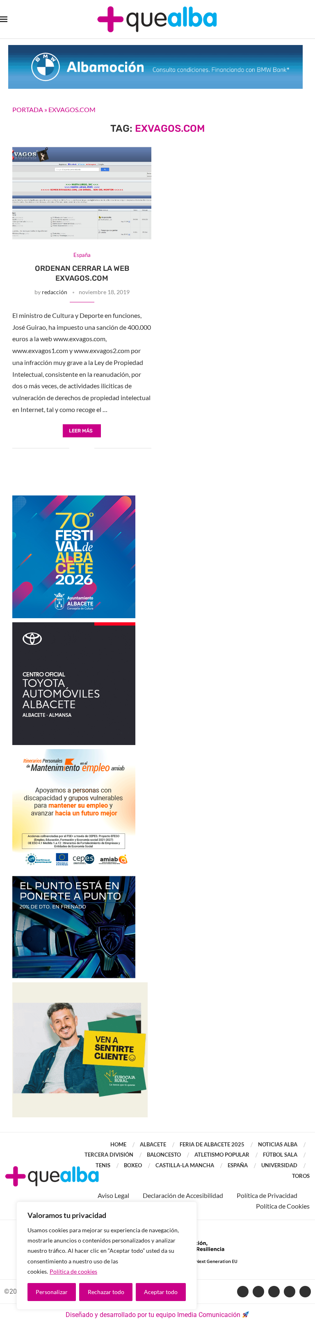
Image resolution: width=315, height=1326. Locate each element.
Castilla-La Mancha (184, 1165)
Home (118, 1144)
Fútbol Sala (280, 1154)
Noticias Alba (277, 1144)
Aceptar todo (161, 1291)
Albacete (153, 1144)
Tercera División (108, 1154)
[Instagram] (289, 1291)
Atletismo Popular (221, 1154)
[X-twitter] (258, 1291)
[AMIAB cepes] (73, 753)
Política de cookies (73, 1271)
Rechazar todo (106, 1291)
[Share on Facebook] (75, 448)
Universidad (279, 1165)
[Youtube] (274, 1291)
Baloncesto (164, 1154)
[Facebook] (243, 1291)
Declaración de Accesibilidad (183, 1195)
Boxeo (133, 1165)
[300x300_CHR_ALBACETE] (73, 626)
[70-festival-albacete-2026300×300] (73, 499)
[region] (106, 1256)
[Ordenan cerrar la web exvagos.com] (81, 193)
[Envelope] (305, 1291)
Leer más (81, 431)
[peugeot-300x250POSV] (73, 880)
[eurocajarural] (80, 986)
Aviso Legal (113, 1195)
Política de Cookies (283, 1206)
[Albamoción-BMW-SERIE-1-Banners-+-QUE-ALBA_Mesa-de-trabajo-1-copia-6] (155, 49)
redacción (54, 291)
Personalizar (52, 1291)
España (238, 1165)
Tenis (103, 1165)
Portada (27, 109)
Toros (301, 1176)
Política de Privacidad (267, 1195)
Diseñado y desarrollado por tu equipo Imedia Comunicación (153, 1315)
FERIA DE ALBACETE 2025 (212, 1144)
